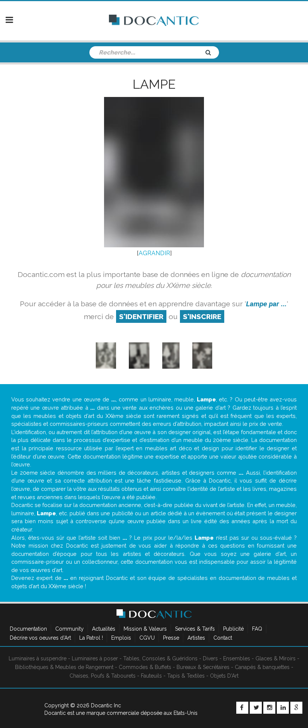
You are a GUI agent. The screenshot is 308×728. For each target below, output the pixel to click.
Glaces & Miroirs (275, 658)
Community (69, 629)
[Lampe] (106, 355)
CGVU (147, 638)
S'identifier (141, 316)
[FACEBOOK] (242, 708)
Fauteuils (151, 676)
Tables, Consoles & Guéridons (160, 658)
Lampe (154, 84)
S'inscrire (202, 316)
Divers (210, 658)
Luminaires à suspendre (37, 658)
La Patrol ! (91, 638)
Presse (171, 638)
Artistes (196, 638)
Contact (222, 638)
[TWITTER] (256, 708)
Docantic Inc (106, 705)
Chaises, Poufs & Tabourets (102, 676)
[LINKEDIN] (283, 708)
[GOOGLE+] (296, 708)
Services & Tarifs (195, 629)
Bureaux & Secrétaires (203, 667)
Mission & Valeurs (145, 629)
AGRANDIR (154, 253)
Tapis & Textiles (186, 676)
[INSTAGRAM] (269, 708)
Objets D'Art (224, 676)
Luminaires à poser (95, 658)
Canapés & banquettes (262, 667)
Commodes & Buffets (145, 667)
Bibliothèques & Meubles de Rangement (64, 667)
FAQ (257, 629)
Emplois (121, 638)
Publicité (233, 629)
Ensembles (236, 658)
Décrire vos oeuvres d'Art (40, 638)
